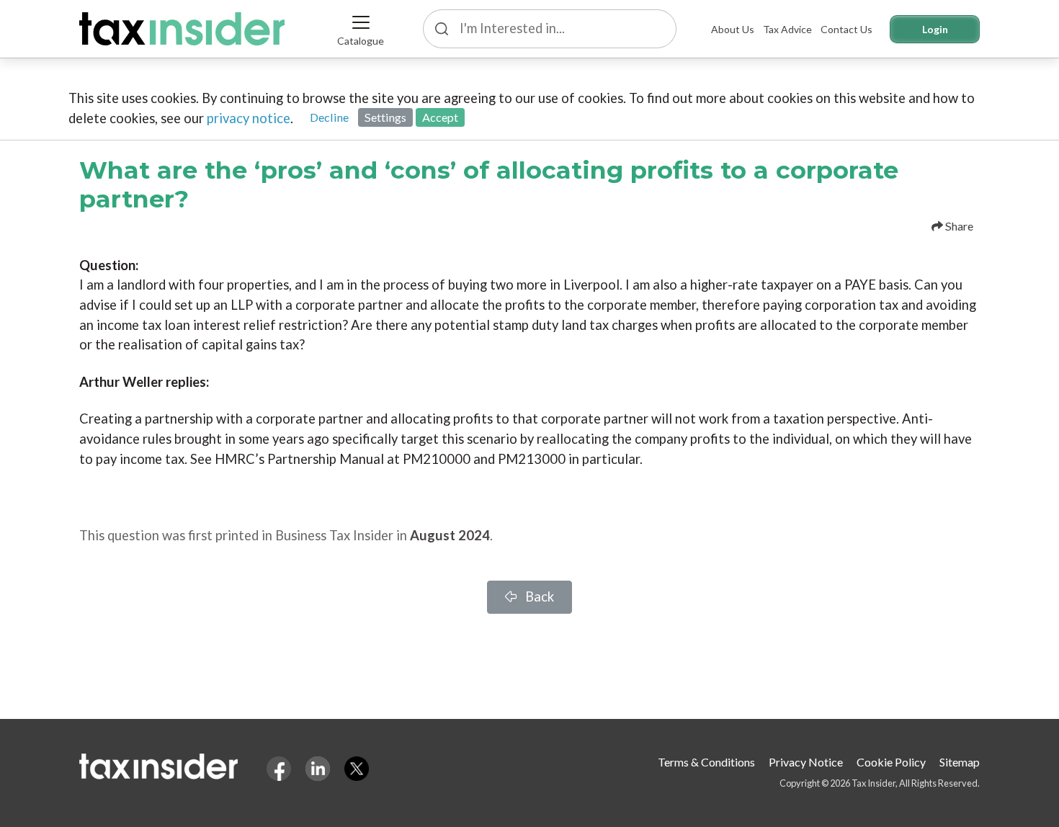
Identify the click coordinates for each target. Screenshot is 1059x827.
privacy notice (248, 118)
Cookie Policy (891, 762)
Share (958, 226)
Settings (385, 117)
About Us (732, 29)
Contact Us (846, 29)
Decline (329, 117)
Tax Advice (787, 29)
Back (538, 596)
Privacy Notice (806, 762)
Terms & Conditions (706, 762)
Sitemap (959, 762)
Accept (440, 117)
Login (935, 29)
